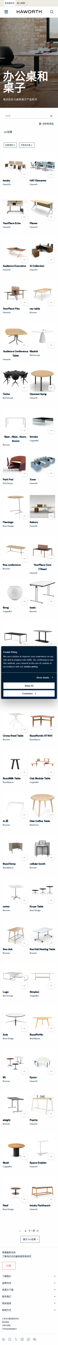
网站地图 (5, 1321)
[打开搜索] (52, 12)
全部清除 (9, 145)
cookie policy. (31, 666)
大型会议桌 (25, 145)
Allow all (29, 686)
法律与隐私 (6, 1325)
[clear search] (51, 116)
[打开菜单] (6, 12)
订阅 (8, 1265)
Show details (42, 677)
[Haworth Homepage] (29, 11)
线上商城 (21, 3)
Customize (27, 693)
